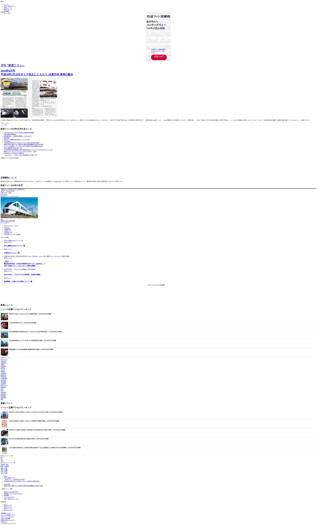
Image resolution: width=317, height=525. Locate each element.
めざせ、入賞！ (20, 151)
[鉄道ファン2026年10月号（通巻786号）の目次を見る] (13, 189)
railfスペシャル (8, 510)
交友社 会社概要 (5, 518)
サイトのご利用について (8, 515)
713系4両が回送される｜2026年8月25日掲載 (22, 322)
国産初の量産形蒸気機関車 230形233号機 (23, 144)
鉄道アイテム (8, 508)
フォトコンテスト (9, 497)
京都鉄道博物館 (10, 134)
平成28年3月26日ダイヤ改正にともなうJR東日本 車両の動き (21, 481)
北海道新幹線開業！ (19, 132)
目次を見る (4, 194)
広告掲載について (6, 513)
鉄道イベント (8, 9)
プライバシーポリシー (7, 516)
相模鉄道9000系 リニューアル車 (16, 139)
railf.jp (2, 1)
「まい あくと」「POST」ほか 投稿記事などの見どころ (20, 155)
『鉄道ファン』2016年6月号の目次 (14, 479)
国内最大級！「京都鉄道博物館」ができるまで (18, 136)
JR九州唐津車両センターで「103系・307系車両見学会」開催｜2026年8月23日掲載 (32, 340)
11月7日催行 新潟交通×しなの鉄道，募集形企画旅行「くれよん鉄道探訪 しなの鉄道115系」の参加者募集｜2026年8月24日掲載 (44, 447)
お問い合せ (4, 522)
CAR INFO (7, 141)
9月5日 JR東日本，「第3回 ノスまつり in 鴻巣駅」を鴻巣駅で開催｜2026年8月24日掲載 (34, 421)
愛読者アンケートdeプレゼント (10, 196)
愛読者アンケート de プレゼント (13, 493)
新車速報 (6, 138)
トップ (6, 4)
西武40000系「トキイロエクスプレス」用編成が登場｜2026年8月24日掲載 (30, 313)
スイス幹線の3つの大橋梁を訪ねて (23, 146)
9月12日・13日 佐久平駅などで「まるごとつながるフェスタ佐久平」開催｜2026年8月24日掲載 (35, 412)
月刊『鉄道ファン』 (10, 6)
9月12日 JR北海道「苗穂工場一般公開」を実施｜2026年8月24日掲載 (29, 438)
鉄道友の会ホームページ (8, 520)
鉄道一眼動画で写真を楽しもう (13, 148)
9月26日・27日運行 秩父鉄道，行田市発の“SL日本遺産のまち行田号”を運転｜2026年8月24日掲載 (37, 429)
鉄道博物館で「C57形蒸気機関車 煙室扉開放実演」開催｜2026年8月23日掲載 (31, 349)
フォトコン (7, 13)
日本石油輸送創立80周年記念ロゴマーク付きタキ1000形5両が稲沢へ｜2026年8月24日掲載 (35, 331)
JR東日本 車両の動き (21, 143)
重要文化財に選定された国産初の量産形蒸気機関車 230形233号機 (23, 485)
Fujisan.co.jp (56, 181)
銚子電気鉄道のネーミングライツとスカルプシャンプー (28, 149)
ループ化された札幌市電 (14, 153)
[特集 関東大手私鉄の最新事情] (19, 217)
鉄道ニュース (8, 7)
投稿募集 (6, 11)
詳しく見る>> (5, 222)
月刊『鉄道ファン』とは (11, 499)
